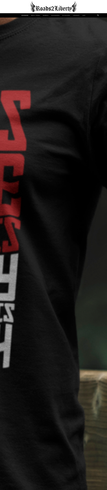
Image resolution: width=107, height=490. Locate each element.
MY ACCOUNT (66, 15)
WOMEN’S (45, 15)
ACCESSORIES (55, 15)
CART (84, 15)
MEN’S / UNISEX (35, 15)
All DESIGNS (24, 15)
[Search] (97, 15)
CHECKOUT (76, 15)
